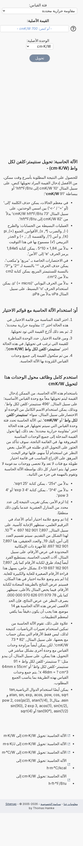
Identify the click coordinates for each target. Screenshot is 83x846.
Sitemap (11, 804)
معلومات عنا (71, 804)
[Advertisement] (41, 110)
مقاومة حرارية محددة (23, 325)
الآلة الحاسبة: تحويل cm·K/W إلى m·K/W (34, 735)
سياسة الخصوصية (51, 804)
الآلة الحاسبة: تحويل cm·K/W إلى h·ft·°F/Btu (41, 780)
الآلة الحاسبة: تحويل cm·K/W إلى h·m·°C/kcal (41, 764)
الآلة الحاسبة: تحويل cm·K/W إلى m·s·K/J (34, 744)
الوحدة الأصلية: (38, 41)
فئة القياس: (38, 5)
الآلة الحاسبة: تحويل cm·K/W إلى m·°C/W (34, 752)
